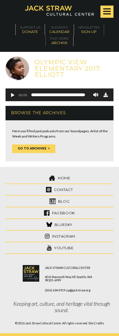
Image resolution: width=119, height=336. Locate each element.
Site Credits (96, 323)
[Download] (106, 95)
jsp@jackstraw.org (78, 290)
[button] (12, 95)
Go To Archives (32, 148)
